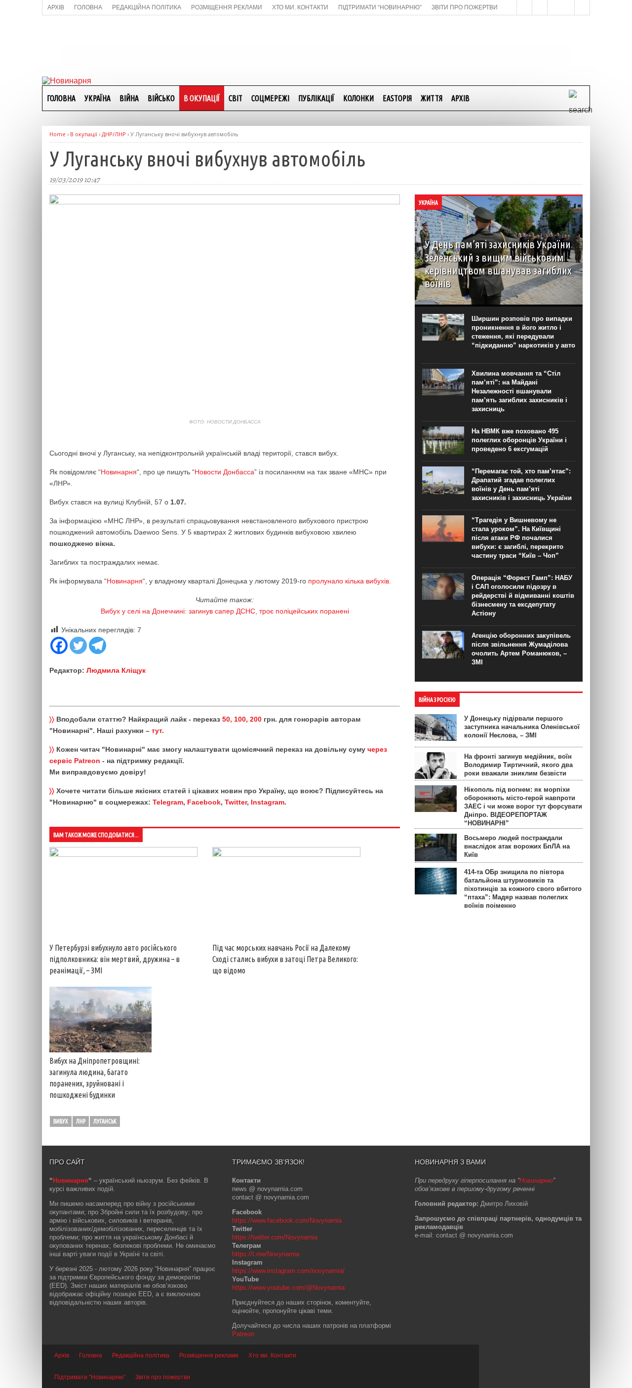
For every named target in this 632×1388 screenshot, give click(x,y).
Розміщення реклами (208, 1355)
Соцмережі (270, 98)
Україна (97, 98)
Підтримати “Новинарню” (89, 1377)
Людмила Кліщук (116, 670)
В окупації (202, 98)
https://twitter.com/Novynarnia (274, 1237)
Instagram (267, 802)
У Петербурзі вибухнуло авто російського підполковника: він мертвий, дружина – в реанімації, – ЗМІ (114, 959)
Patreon (243, 1334)
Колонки (358, 98)
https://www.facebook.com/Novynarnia (287, 1220)
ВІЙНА (129, 98)
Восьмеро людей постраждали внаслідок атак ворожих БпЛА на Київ (517, 846)
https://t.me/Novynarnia (265, 1254)
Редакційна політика (140, 1355)
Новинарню (536, 1180)
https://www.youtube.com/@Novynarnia (288, 1287)
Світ (235, 98)
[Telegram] (97, 645)
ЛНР (80, 1121)
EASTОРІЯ (397, 98)
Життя (431, 98)
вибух (60, 1121)
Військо (161, 98)
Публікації (316, 98)
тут (157, 730)
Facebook (204, 802)
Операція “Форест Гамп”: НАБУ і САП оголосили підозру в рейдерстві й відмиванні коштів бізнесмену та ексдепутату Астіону (523, 595)
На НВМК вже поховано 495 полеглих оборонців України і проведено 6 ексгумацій (519, 440)
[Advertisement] (316, 45)
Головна (61, 98)
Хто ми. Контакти (272, 1355)
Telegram (168, 802)
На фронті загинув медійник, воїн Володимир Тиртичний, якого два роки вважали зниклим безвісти (518, 765)
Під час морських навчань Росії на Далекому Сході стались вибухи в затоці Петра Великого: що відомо (285, 959)
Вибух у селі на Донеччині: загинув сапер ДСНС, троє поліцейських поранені (225, 611)
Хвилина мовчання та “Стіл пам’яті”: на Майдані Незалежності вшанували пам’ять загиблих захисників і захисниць (519, 391)
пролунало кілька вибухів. (350, 581)
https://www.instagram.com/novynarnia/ (288, 1270)
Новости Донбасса (224, 472)
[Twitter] (78, 645)
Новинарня (119, 472)
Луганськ (105, 1121)
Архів (460, 98)
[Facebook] (59, 645)
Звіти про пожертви (162, 1377)
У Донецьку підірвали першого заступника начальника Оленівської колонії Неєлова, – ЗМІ (522, 727)
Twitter (236, 802)
